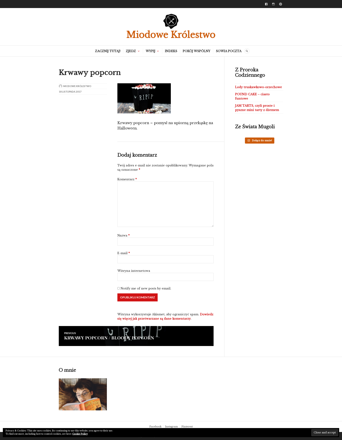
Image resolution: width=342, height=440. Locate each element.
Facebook (155, 426)
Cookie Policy (80, 434)
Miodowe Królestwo (171, 34)
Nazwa (123, 235)
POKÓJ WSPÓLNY (196, 51)
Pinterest (187, 426)
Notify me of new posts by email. (146, 288)
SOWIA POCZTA (229, 51)
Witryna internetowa (133, 271)
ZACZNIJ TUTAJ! (107, 51)
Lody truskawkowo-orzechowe (258, 87)
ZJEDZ (131, 51)
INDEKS (171, 51)
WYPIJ (150, 51)
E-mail (123, 253)
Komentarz (127, 179)
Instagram (171, 426)
